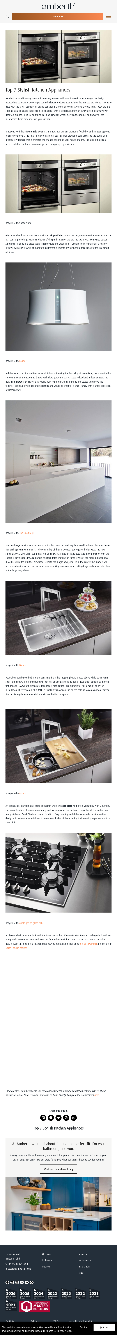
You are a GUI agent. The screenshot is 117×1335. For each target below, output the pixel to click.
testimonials (85, 1260)
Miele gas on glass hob (31, 922)
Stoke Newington (89, 943)
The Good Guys (26, 532)
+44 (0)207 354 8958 (17, 1263)
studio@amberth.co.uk (19, 1268)
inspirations (84, 1266)
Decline (83, 1327)
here (50, 1330)
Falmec (23, 360)
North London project (16, 947)
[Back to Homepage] (12, 1293)
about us (83, 1254)
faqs (81, 1272)
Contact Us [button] (57, 16)
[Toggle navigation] (108, 16)
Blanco (22, 665)
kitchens (46, 1254)
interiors (46, 1266)
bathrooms (47, 1260)
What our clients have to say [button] (58, 1169)
